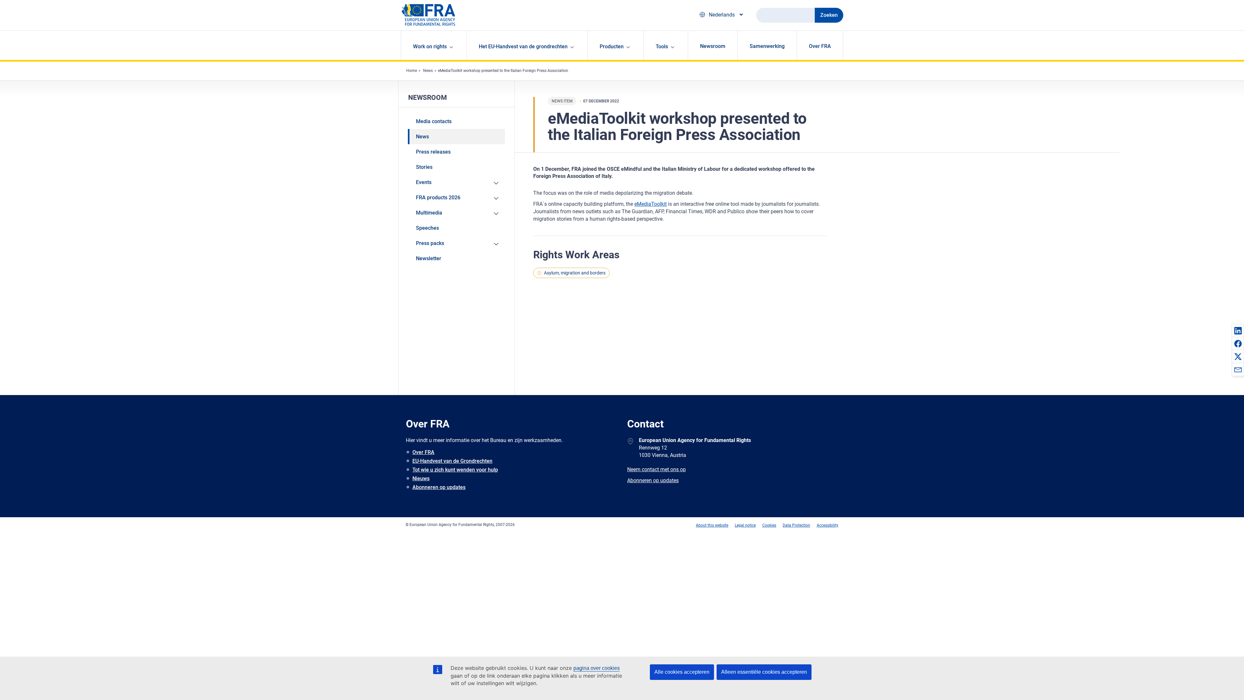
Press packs (430, 243)
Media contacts (434, 121)
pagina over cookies (596, 668)
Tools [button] (662, 46)
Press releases (433, 152)
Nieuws (421, 478)
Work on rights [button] (430, 46)
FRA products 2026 (438, 197)
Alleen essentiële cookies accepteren (764, 672)
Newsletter (428, 258)
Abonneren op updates (439, 487)
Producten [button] (612, 46)
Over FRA (820, 46)
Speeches (427, 228)
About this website (712, 525)
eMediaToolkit (650, 204)
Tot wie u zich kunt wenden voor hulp (455, 470)
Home (411, 70)
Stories (424, 167)
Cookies (769, 525)
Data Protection (796, 525)
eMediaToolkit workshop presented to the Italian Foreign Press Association (503, 70)
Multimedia (429, 213)
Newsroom (712, 46)
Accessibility (827, 525)
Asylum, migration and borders (574, 272)
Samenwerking (767, 46)
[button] (1238, 330)
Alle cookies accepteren (681, 672)
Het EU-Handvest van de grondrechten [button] (523, 46)
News (428, 70)
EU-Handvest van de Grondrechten (452, 461)
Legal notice (745, 525)
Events (424, 182)
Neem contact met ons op (656, 469)
